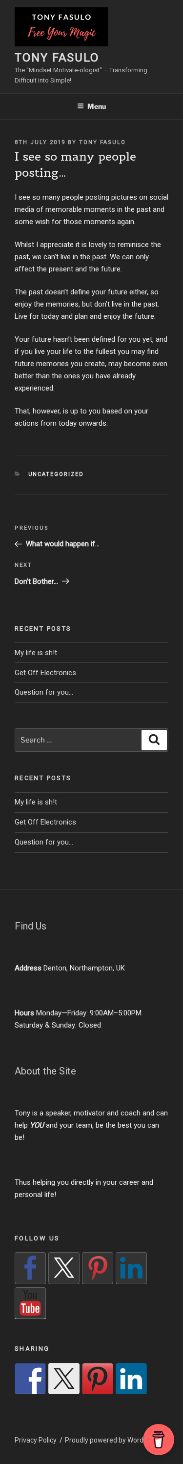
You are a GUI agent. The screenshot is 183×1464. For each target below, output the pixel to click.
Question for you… (44, 692)
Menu (96, 106)
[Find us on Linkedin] (131, 1267)
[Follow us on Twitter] (64, 1267)
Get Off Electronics (45, 672)
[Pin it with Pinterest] (97, 1378)
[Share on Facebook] (30, 1378)
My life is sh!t (36, 652)
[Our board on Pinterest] (97, 1267)
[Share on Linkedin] (131, 1378)
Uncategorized (56, 474)
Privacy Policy (36, 1440)
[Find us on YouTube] (30, 1303)
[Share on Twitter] (64, 1378)
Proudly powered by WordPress (113, 1440)
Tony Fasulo (57, 57)
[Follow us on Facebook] (30, 1267)
